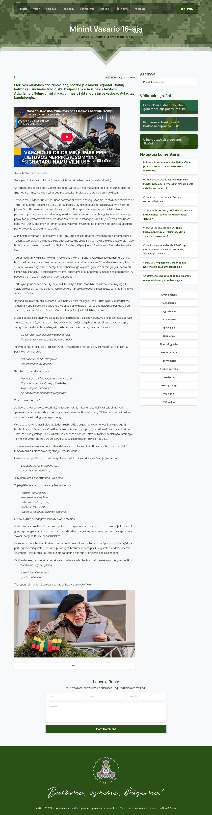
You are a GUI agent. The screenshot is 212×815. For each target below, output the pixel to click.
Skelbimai (169, 377)
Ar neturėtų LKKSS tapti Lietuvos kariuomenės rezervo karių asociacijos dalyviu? (167, 214)
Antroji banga (169, 294)
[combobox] (169, 82)
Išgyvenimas (169, 311)
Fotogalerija (169, 302)
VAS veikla (169, 402)
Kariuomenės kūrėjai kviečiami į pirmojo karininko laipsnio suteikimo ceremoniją (167, 166)
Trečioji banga (169, 385)
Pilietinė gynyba (169, 344)
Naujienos (169, 335)
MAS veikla (169, 327)
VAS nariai (96, 37)
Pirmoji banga (169, 352)
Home (83, 37)
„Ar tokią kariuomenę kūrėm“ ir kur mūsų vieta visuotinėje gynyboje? (164, 232)
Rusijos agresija (169, 369)
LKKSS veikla (169, 319)
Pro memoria (169, 360)
